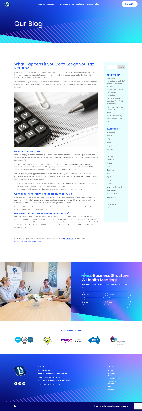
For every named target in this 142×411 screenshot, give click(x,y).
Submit (126, 308)
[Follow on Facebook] (15, 383)
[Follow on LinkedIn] (23, 383)
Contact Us (129, 4)
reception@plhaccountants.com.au (27, 241)
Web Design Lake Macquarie (116, 406)
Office (109, 180)
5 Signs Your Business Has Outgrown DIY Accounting (115, 92)
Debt (108, 166)
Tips (108, 207)
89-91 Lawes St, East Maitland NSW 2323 (54, 380)
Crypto (109, 163)
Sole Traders (111, 190)
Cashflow (110, 156)
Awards (90, 4)
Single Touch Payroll (114, 187)
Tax (108, 201)
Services (50, 4)
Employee (110, 170)
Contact (111, 389)
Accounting (111, 132)
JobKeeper (110, 173)
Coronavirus (111, 160)
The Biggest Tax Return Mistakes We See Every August (115, 110)
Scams (109, 184)
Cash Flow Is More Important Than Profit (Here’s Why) (115, 101)
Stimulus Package (113, 194)
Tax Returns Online (66, 4)
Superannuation (113, 197)
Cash (108, 153)
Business (110, 149)
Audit (109, 142)
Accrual (109, 136)
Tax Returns (111, 204)
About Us (41, 4)
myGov (109, 177)
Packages (80, 4)
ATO (108, 139)
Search (121, 67)
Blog (97, 4)
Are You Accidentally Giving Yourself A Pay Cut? (114, 118)
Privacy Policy (98, 406)
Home (110, 370)
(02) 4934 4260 (68, 239)
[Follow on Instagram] (19, 383)
